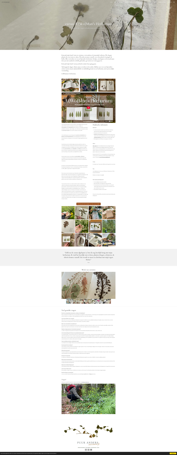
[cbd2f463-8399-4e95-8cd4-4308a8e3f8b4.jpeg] (95, 226)
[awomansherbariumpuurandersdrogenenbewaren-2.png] (68, 226)
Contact (98, 447)
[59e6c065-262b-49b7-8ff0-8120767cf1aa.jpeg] (68, 240)
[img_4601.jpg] (81, 240)
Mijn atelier (95, 145)
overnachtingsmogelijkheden (104, 157)
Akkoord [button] (173, 453)
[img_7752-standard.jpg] (81, 213)
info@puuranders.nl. (97, 137)
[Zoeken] (174, 2)
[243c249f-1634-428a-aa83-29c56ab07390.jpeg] (81, 226)
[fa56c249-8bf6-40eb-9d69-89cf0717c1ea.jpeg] (109, 213)
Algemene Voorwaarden (81, 447)
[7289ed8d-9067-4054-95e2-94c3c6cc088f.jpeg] (95, 213)
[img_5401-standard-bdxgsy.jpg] (68, 213)
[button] (114, 272)
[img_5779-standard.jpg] (109, 226)
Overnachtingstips (93, 447)
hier (91, 373)
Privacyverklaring (87, 447)
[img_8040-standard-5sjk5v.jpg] (109, 240)
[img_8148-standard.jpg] (95, 240)
